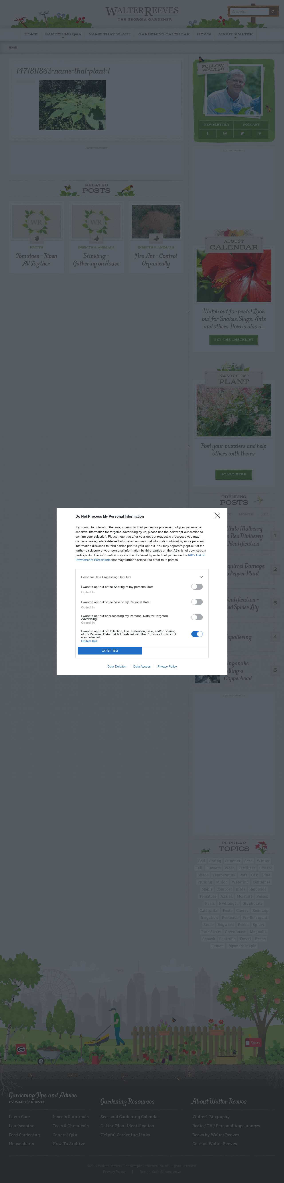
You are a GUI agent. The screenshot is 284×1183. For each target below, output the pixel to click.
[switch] (197, 587)
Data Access (142, 666)
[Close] (219, 517)
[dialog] (142, 591)
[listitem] (142, 577)
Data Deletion (116, 666)
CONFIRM (110, 650)
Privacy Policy (167, 666)
